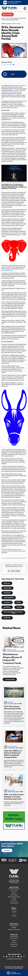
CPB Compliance (14, 895)
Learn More (7, 850)
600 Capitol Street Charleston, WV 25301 (14, 880)
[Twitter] (24, 956)
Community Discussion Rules (14, 959)
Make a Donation (7, 14)
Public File (14, 893)
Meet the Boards (14, 938)
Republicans (7, 607)
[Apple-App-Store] (4, 956)
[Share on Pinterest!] (8, 64)
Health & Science (11, 649)
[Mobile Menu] (25, 8)
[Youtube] (18, 956)
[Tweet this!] (2, 64)
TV (14, 913)
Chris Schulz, (10, 651)
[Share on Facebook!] (5, 64)
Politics (19, 602)
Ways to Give (14, 901)
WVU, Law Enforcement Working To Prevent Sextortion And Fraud (14, 797)
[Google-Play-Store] (7, 956)
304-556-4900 (14, 883)
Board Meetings (14, 936)
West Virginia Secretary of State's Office (13, 612)
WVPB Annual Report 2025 (14, 897)
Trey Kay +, (11, 703)
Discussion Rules (14, 903)
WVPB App (14, 915)
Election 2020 (7, 588)
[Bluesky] (21, 956)
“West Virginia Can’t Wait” (13, 501)
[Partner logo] (3, 860)
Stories (7, 18)
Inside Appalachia (8, 597)
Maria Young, (12, 791)
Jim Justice (7, 602)
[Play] (4, 650)
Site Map (14, 899)
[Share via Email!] (13, 64)
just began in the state (13, 92)
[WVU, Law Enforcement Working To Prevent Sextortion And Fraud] (14, 780)
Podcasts (14, 909)
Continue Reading (10, 679)
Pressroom (14, 946)
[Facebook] (9, 956)
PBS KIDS (14, 927)
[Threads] (15, 956)
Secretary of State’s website (17, 85)
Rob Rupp (19, 607)
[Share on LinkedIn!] (10, 64)
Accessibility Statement (14, 889)
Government (7, 592)
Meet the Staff (14, 944)
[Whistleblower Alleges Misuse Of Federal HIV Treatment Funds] (14, 642)
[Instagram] (12, 956)
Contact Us (14, 942)
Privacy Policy (14, 891)
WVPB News (7, 617)
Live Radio (14, 911)
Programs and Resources (14, 929)
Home (2, 18)
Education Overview (14, 925)
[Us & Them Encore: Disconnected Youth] (14, 692)
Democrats (7, 583)
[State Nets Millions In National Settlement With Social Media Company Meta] (14, 736)
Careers (14, 940)
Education (11, 702)
